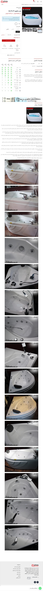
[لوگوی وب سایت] (4, 1)
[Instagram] (35, 582)
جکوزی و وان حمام (17, 566)
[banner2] (21, 99)
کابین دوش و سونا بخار (16, 568)
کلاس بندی (18, 26)
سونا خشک (18, 572)
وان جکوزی (30, 4)
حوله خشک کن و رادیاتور (16, 570)
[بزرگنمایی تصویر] (40, 26)
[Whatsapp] (40, 588)
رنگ (19, 23)
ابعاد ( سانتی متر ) (17, 34)
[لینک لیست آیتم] (35, 577)
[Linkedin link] (9, 55)
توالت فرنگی (18, 574)
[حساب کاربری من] (37, 2)
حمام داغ (40, 4)
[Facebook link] (13, 55)
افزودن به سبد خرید (8, 40)
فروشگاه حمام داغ (36, 4)
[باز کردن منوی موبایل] (41, 2)
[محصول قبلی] (3, 4)
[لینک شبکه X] (12, 55)
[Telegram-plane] (38, 582)
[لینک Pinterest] (11, 55)
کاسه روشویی (18, 577)
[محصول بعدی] (1, 4)
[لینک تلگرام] (8, 55)
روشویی (19, 575)
